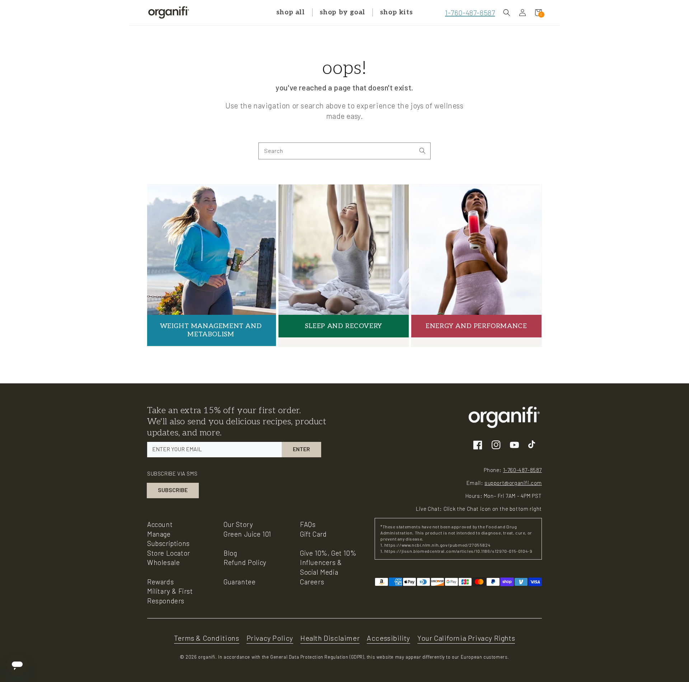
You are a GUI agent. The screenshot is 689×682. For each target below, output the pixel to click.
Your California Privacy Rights (466, 638)
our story (238, 524)
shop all (290, 12)
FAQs (307, 524)
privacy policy (270, 638)
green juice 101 (247, 534)
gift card (313, 534)
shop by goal (342, 12)
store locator (168, 553)
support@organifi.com (513, 483)
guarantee (240, 582)
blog (230, 553)
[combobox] (344, 151)
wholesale (163, 562)
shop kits (396, 12)
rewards (160, 582)
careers (312, 582)
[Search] (422, 151)
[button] (507, 12)
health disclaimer (330, 638)
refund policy (245, 562)
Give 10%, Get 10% (328, 553)
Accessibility (388, 638)
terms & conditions (206, 638)
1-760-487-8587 (470, 12)
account (160, 524)
